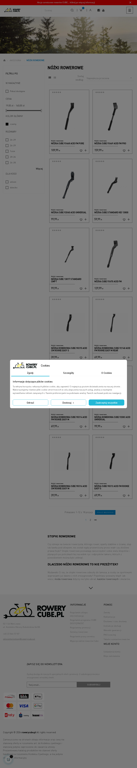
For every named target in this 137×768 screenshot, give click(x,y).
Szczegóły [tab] (68, 372)
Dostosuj (67, 402)
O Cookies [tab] (106, 372)
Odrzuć (30, 402)
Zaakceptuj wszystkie (106, 402)
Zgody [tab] (30, 372)
